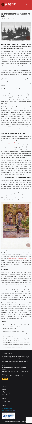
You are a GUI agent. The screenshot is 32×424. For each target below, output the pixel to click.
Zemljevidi (4, 389)
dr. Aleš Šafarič (4, 18)
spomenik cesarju (18, 142)
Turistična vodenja (6, 393)
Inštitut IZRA (4, 394)
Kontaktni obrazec (6, 401)
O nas (3, 391)
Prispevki (4, 386)
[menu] (30, 5)
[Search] (26, 5)
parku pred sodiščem (6, 144)
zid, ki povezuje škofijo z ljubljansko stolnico (19, 258)
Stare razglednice (6, 388)
